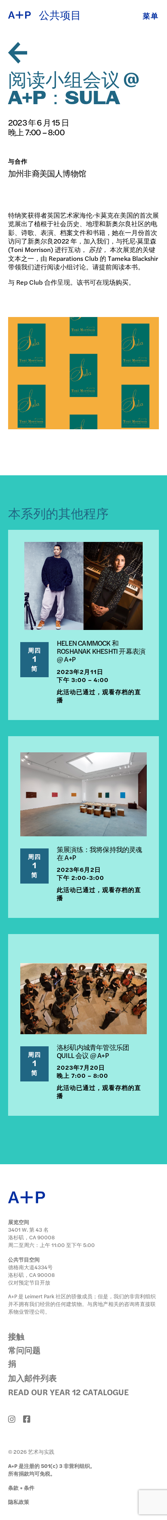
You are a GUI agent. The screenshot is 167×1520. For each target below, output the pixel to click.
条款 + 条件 (21, 1487)
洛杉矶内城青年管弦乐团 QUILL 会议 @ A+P (93, 1051)
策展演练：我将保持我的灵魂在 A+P (99, 853)
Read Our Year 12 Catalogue (68, 1392)
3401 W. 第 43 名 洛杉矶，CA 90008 (31, 1233)
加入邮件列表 (32, 1378)
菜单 (151, 15)
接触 (16, 1336)
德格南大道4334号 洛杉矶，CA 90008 (31, 1271)
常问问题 (24, 1349)
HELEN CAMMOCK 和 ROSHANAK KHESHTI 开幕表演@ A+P (101, 651)
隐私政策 (18, 1501)
